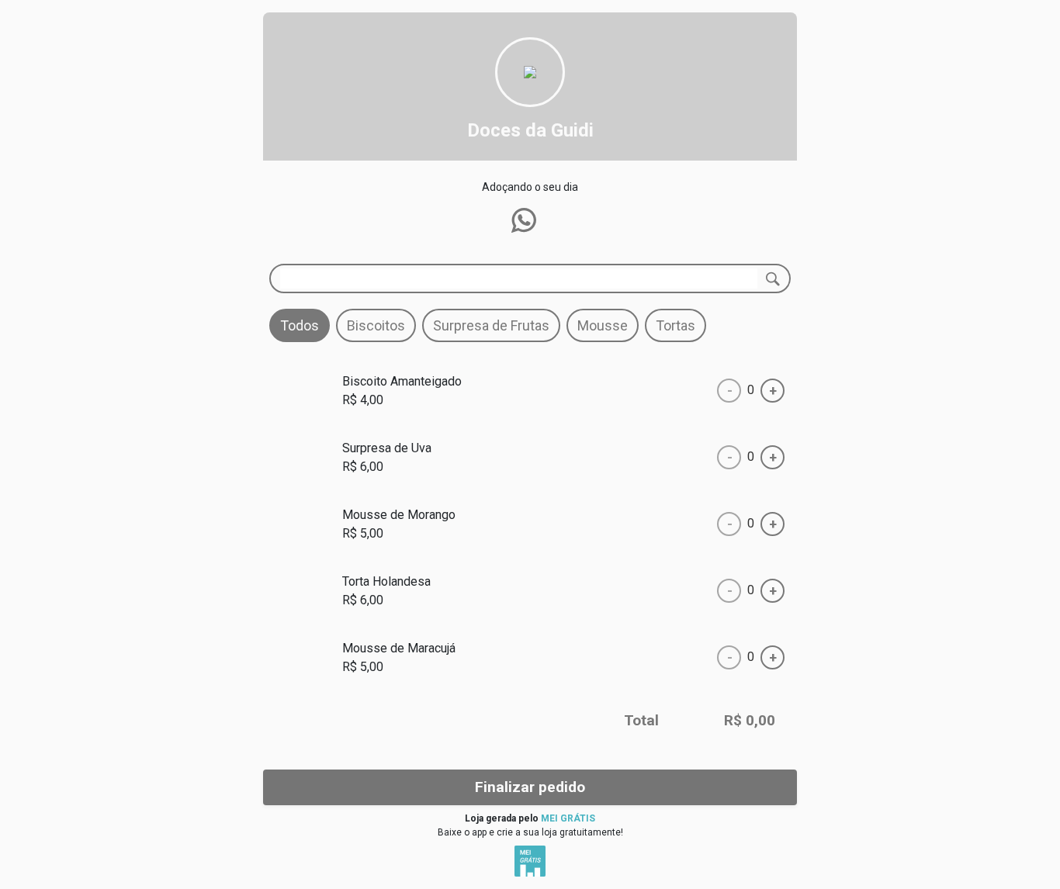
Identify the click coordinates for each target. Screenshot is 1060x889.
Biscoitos (376, 325)
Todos (299, 325)
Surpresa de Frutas (491, 325)
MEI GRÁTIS (568, 818)
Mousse (602, 325)
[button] (523, 220)
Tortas (675, 325)
